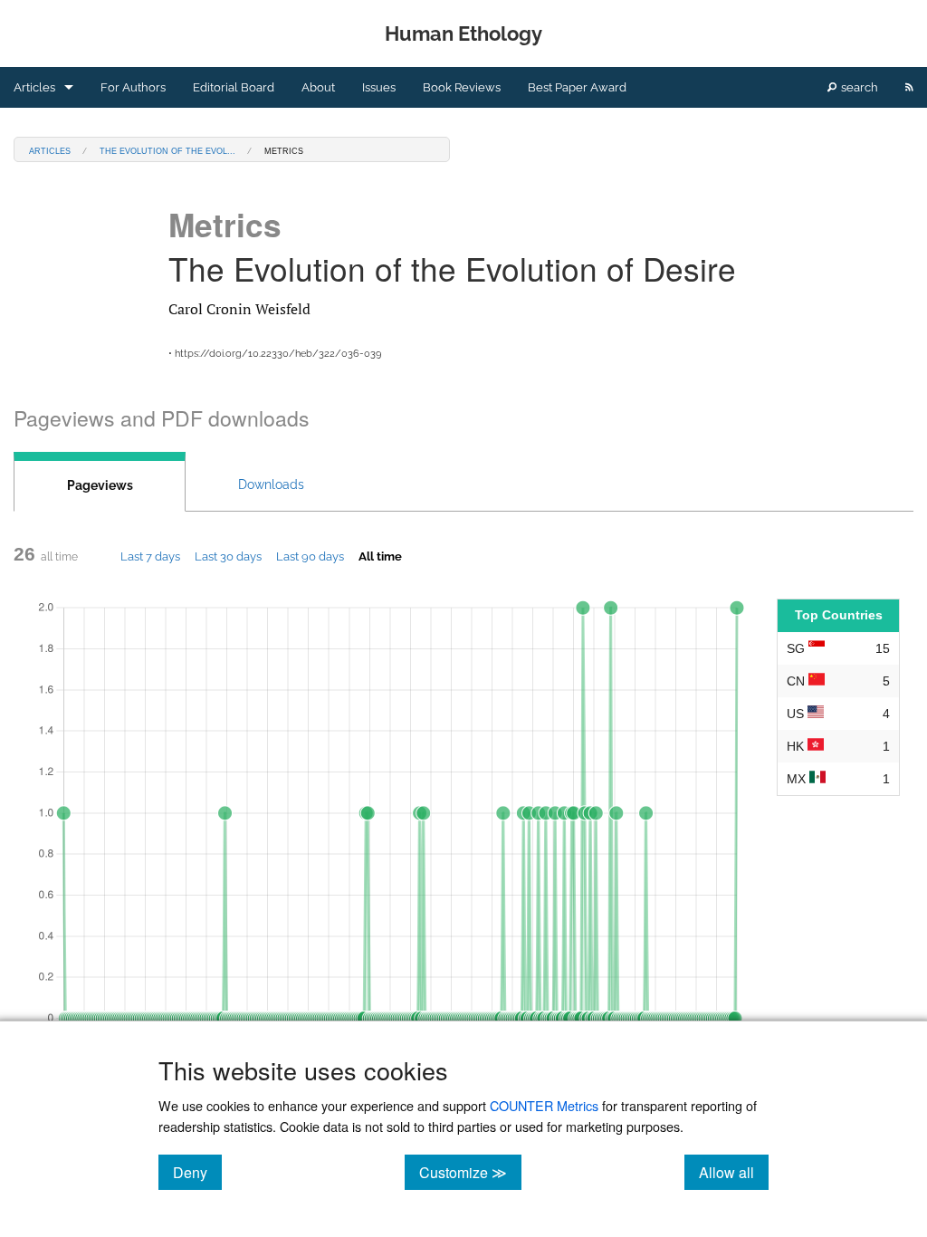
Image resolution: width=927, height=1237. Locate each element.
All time (380, 556)
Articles (34, 87)
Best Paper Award (577, 87)
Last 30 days (228, 556)
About (318, 87)
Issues (379, 87)
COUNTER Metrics (544, 1105)
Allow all (734, 1172)
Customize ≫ (470, 1172)
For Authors (133, 87)
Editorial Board (233, 87)
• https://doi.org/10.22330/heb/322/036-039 (274, 354)
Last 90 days (310, 556)
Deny (197, 1172)
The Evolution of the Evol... (167, 150)
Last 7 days (150, 556)
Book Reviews (462, 87)
